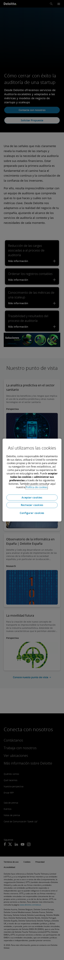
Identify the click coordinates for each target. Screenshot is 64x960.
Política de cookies (36, 487)
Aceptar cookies (32, 497)
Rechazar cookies (32, 505)
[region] (31, 480)
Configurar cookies (32, 513)
